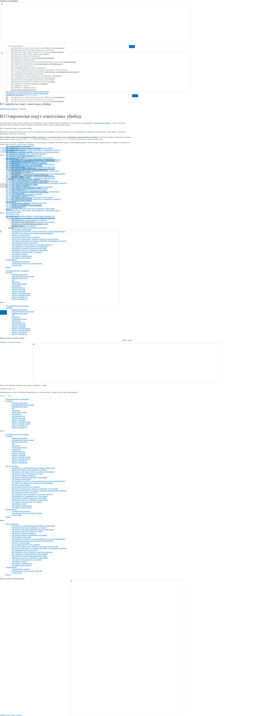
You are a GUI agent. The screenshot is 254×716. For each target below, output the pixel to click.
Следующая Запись (8, 152)
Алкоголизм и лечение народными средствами (29, 191)
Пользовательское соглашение (17, 271)
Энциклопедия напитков (21, 204)
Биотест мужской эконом (21, 295)
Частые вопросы (15, 46)
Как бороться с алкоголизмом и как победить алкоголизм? (38, 48)
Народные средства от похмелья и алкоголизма (30, 192)
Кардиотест (16, 282)
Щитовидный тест (18, 288)
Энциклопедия (11, 202)
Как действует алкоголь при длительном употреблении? (32, 176)
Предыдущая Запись (9, 150)
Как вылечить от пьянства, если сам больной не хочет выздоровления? (38, 174)
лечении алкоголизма (102, 123)
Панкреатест (16, 286)
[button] (127, 213)
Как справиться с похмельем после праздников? (30, 189)
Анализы (9, 273)
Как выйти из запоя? (19, 196)
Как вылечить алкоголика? (21, 172)
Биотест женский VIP (19, 297)
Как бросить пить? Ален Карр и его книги (27, 166)
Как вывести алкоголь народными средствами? (29, 170)
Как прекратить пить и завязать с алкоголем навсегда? (32, 187)
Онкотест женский (18, 290)
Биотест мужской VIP (20, 299)
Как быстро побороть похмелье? (24, 168)
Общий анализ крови (19, 274)
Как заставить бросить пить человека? (26, 179)
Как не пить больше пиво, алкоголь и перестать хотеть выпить (35, 181)
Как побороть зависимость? (22, 198)
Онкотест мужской (18, 291)
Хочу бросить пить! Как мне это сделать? (27, 194)
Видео (11, 228)
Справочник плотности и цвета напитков (27, 206)
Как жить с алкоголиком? (21, 177)
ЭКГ (13, 280)
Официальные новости (8, 109)
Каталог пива (17, 208)
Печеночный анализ (19, 284)
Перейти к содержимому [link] (9, 1)
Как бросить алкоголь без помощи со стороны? (32, 50)
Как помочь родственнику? (22, 200)
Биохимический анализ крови (23, 276)
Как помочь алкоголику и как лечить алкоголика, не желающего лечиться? (39, 183)
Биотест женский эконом (21, 293)
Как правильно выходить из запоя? (25, 185)
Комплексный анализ (20, 278)
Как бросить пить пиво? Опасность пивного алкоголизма (33, 164)
